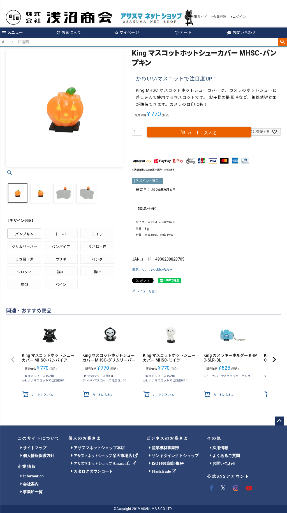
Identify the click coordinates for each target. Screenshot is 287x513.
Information (33, 476)
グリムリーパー (24, 247)
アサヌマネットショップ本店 (99, 448)
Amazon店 (102, 463)
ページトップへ (279, 421)
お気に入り (71, 32)
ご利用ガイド (197, 17)
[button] (13, 359)
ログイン (239, 17)
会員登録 (219, 17)
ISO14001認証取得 (167, 463)
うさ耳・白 (97, 247)
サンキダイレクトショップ (175, 456)
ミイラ (97, 234)
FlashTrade (161, 471)
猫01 (61, 272)
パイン (60, 284)
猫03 (24, 284)
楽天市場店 (103, 456)
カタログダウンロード (93, 471)
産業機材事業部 (165, 448)
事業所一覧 (32, 492)
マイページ (129, 32)
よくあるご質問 (225, 456)
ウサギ (60, 259)
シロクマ (24, 272)
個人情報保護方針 (38, 456)
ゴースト (61, 234)
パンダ (97, 259)
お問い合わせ (244, 32)
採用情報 (219, 448)
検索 (282, 42)
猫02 (97, 272)
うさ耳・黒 (24, 259)
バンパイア (61, 247)
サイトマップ (34, 448)
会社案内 (30, 484)
